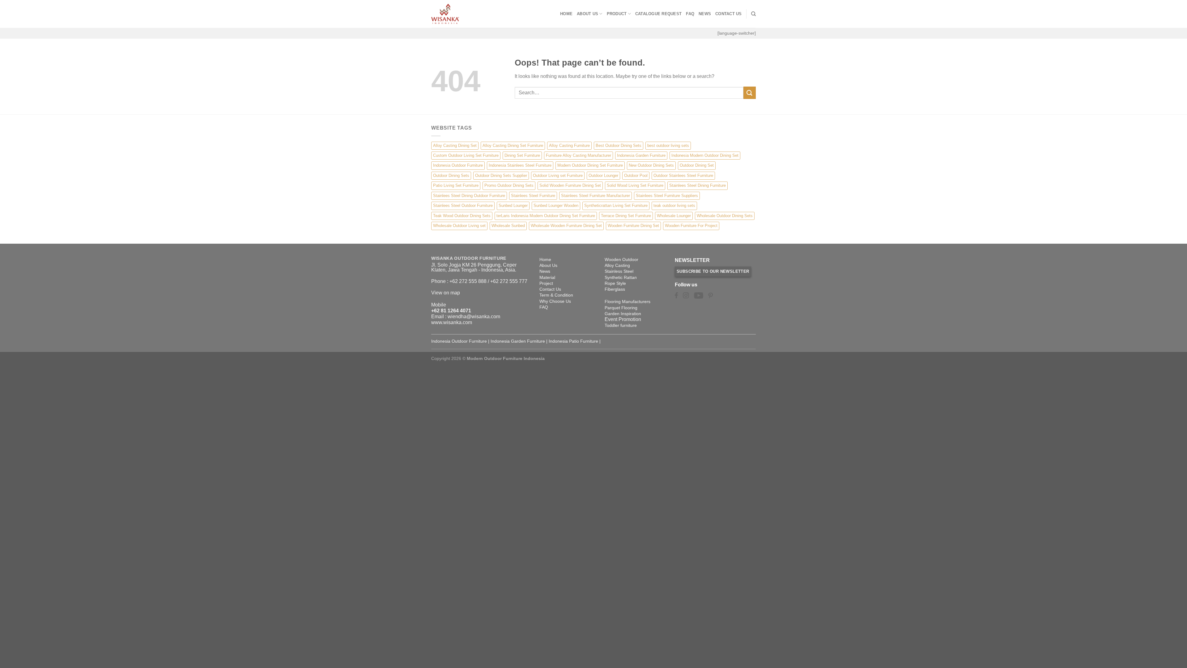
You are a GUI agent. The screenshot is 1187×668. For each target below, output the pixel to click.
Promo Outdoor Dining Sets (509, 185)
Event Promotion (623, 319)
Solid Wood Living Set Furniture (635, 185)
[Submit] (749, 93)
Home (566, 13)
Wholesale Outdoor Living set (459, 225)
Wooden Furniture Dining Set (633, 225)
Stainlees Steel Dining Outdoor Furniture (469, 195)
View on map (445, 292)
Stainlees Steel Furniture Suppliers (667, 195)
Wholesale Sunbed (508, 225)
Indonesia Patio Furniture (573, 341)
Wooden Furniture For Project (691, 225)
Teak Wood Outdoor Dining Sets (462, 215)
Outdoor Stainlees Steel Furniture (683, 175)
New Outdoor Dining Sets (651, 165)
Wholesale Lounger (674, 215)
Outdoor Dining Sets (451, 175)
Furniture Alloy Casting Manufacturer (578, 155)
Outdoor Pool (636, 175)
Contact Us (728, 13)
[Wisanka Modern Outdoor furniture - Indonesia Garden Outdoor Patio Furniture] (462, 14)
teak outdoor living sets (674, 205)
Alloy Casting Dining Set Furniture (513, 145)
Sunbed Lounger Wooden (556, 205)
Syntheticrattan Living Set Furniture (616, 205)
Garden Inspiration (623, 313)
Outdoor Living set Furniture (558, 175)
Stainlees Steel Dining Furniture (697, 185)
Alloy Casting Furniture (569, 145)
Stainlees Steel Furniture (533, 195)
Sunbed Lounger (513, 205)
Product (617, 13)
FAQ (690, 13)
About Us (587, 13)
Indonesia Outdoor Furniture (458, 165)
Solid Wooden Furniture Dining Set (570, 185)
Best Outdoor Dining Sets (618, 145)
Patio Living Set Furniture (456, 185)
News (705, 13)
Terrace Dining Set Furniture (626, 215)
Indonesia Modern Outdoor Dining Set (704, 155)
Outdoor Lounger (603, 175)
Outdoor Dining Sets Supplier (501, 175)
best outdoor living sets (668, 145)
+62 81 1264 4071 (451, 310)
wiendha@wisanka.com (474, 316)
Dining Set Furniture (522, 155)
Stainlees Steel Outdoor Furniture (463, 205)
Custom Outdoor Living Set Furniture (466, 155)
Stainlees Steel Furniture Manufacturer (595, 195)
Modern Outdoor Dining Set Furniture (590, 165)
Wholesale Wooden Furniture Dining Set (566, 225)
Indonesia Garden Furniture (641, 155)
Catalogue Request (658, 13)
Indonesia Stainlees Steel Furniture (520, 165)
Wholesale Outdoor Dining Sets (725, 215)
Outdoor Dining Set (697, 165)
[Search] (753, 14)
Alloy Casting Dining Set (455, 145)
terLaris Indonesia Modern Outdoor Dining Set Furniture (545, 215)
